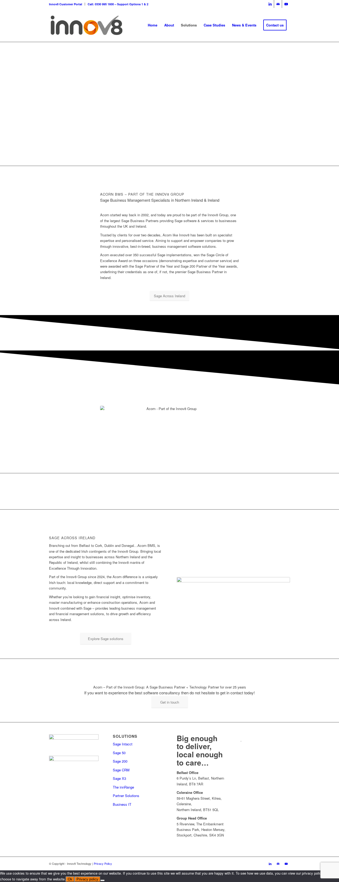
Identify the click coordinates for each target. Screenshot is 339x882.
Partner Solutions (126, 795)
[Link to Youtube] (286, 4)
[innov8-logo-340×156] (86, 25)
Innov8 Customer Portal (65, 4)
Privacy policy (87, 879)
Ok (70, 879)
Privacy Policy (103, 863)
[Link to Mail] (278, 4)
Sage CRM (121, 769)
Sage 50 (119, 752)
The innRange (123, 787)
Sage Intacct (122, 743)
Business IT (122, 804)
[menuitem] (67, 4)
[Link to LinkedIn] (270, 4)
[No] (102, 880)
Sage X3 (119, 778)
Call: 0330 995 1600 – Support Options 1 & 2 (118, 4)
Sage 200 (120, 761)
